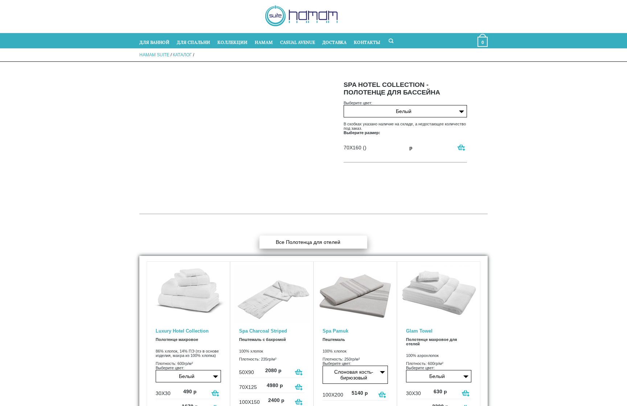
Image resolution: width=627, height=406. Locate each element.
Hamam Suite (154, 54)
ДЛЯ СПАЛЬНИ (193, 42)
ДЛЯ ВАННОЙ (154, 42)
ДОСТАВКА (334, 42)
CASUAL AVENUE (297, 42)
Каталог (182, 54)
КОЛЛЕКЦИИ (232, 42)
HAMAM (264, 42)
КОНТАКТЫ (367, 42)
